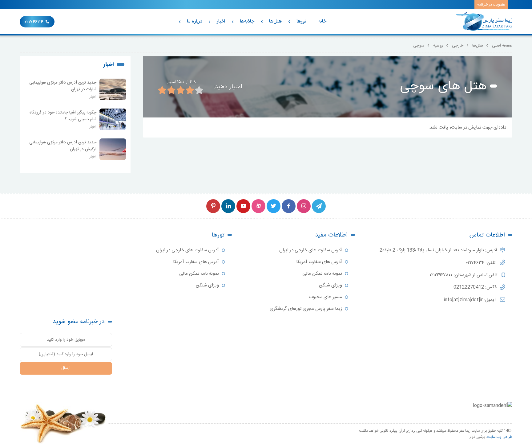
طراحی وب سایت (499, 437)
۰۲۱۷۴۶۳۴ (34, 22)
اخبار (221, 21)
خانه (322, 21)
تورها (301, 21)
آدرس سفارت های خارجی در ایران (310, 250)
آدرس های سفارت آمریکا (319, 262)
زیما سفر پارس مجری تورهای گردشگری (306, 309)
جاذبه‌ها (247, 21)
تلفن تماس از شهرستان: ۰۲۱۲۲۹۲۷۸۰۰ (464, 275)
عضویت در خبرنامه (491, 5)
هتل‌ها (275, 21)
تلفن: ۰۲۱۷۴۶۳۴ (481, 263)
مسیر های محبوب (325, 297)
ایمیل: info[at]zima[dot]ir (470, 300)
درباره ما (194, 21)
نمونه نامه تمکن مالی (322, 274)
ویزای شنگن (330, 285)
